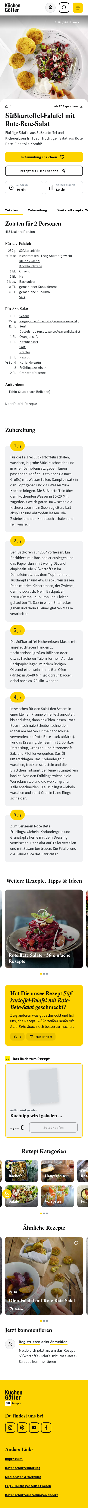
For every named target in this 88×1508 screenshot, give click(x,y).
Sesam (24, 316)
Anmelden (58, 1341)
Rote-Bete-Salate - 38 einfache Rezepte (39, 958)
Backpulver (27, 281)
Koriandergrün (30, 362)
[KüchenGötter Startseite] (13, 7)
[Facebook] (46, 1427)
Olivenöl (25, 271)
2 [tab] (44, 974)
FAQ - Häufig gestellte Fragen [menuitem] (28, 1486)
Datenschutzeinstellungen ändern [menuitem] (31, 1495)
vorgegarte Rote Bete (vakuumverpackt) (49, 321)
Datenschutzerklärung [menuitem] (22, 1468)
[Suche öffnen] (64, 7)
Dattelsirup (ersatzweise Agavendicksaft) (49, 331)
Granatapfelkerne (32, 372)
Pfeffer (24, 352)
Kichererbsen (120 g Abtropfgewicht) (46, 256)
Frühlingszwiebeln (33, 367)
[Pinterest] (22, 1427)
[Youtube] (34, 1427)
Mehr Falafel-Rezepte (21, 403)
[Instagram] (10, 1427)
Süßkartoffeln (29, 250)
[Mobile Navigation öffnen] (78, 8)
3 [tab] (47, 974)
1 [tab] (41, 974)
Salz (22, 297)
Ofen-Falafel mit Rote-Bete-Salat (42, 1300)
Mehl (22, 276)
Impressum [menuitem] (14, 1459)
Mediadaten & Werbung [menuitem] (23, 1477)
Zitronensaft (28, 342)
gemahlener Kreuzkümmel (39, 286)
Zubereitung (37, 210)
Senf (22, 326)
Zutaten (11, 210)
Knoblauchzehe (30, 266)
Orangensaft (28, 336)
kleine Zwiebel (29, 261)
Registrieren (29, 1341)
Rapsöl (24, 357)
